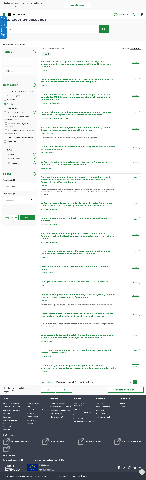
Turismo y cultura (64, 118)
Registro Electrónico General (60, 407)
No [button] (64, 390)
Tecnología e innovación (35, 410)
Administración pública (11, 407)
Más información (77, 5)
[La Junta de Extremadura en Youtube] (134, 467)
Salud (42, 285)
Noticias (122, 403)
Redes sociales (101, 413)
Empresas (44, 70)
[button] (121, 14)
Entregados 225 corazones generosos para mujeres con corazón (74, 282)
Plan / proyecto (13, 108)
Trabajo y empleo (54, 103)
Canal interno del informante (83, 422)
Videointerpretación (103, 417)
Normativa (11, 100)
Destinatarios (13, 163)
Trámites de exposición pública (20, 137)
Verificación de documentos (60, 410)
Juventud (44, 85)
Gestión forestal (46, 341)
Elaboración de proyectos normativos (16, 124)
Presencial (100, 410)
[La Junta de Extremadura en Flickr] (140, 467)
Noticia (10, 104)
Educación (44, 257)
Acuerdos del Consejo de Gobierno (20, 91)
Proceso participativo (15, 112)
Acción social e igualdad (11, 403)
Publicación (11, 141)
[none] (131, 382)
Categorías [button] (10, 85)
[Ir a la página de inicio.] (10, 14)
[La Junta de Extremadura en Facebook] (119, 467)
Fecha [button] (7, 174)
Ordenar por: (125, 48)
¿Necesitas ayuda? (56, 417)
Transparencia (78, 418)
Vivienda (30, 423)
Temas (7, 51)
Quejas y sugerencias (57, 413)
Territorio (30, 413)
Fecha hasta (8, 193)
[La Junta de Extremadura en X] (124, 467)
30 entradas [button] (48, 382)
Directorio (76, 409)
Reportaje (11, 146)
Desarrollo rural (46, 356)
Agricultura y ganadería (49, 118)
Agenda (122, 407)
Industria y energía (47, 153)
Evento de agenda (14, 95)
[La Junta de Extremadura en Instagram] (129, 467)
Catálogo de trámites (57, 403)
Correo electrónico (103, 407)
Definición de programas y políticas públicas (17, 118)
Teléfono (99, 403)
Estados (11, 154)
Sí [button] (48, 390)
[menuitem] (38, 403)
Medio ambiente (46, 168)
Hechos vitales (14, 158)
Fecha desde (8, 180)
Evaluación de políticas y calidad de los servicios (19, 131)
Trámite (10, 150)
